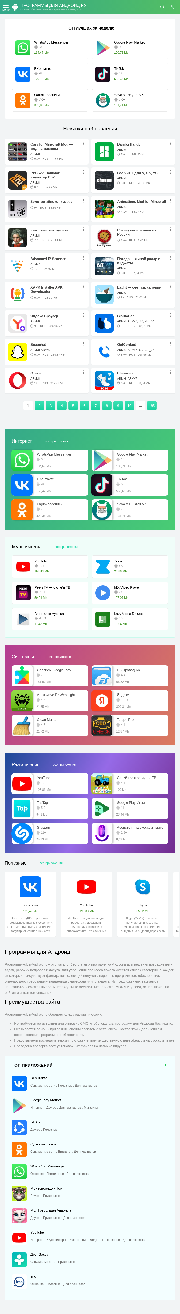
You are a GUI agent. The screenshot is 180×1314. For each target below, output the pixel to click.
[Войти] (174, 7)
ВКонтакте (30, 905)
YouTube (86, 905)
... (85, 143)
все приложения (56, 441)
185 (152, 406)
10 (129, 406)
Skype (142, 905)
